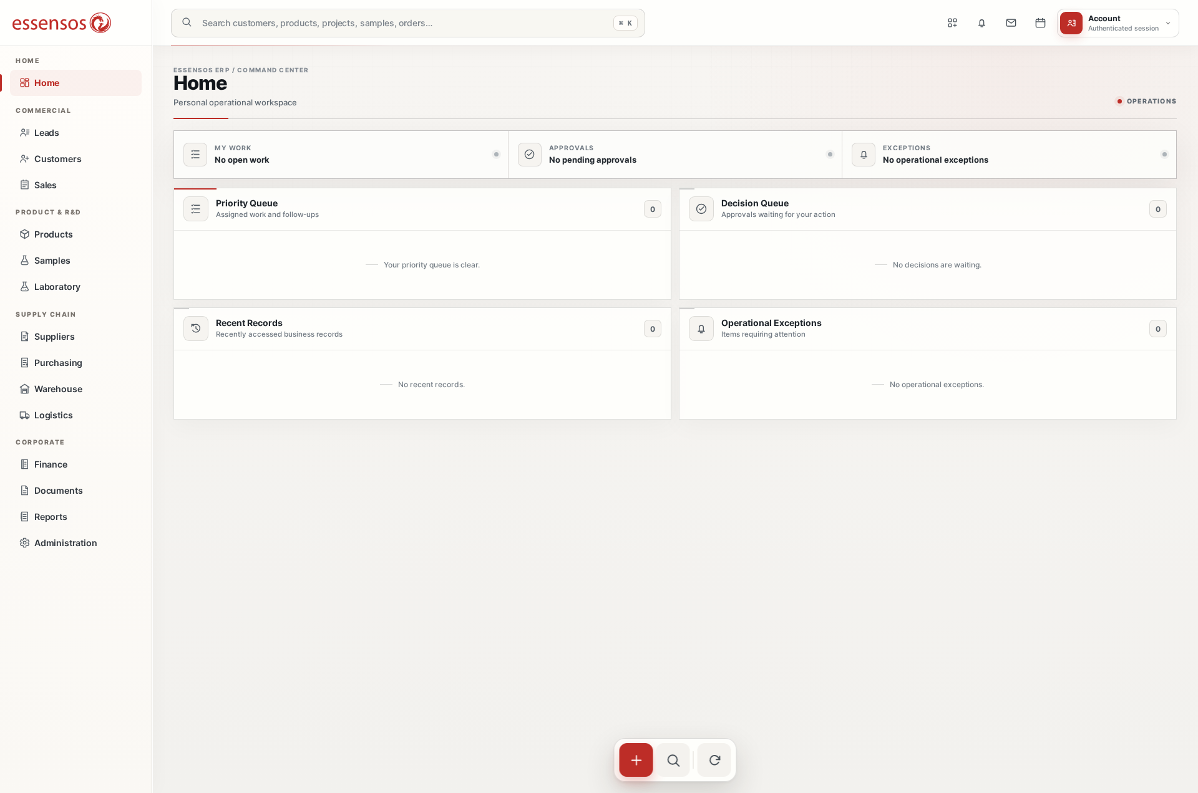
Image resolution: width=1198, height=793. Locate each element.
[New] (636, 760)
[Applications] (952, 23)
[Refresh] (714, 760)
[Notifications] (981, 23)
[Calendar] (1040, 23)
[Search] (673, 760)
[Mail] (1010, 23)
